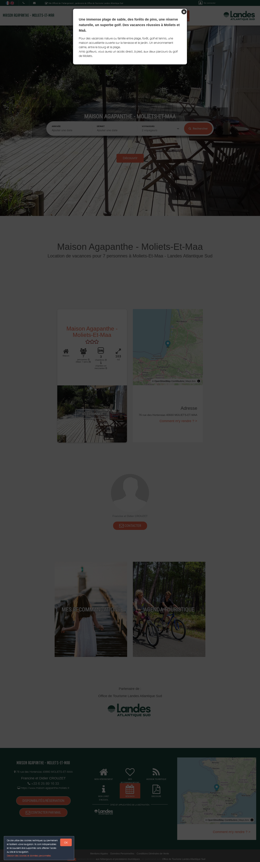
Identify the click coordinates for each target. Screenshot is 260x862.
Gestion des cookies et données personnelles (29, 855)
